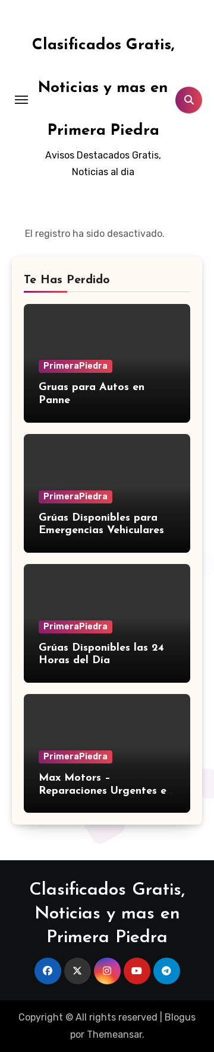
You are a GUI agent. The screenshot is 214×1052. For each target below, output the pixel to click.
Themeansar (114, 1034)
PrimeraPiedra (75, 366)
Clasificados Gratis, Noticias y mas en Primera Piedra (103, 88)
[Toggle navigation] (21, 100)
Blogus (180, 1017)
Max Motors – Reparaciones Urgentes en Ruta (105, 791)
